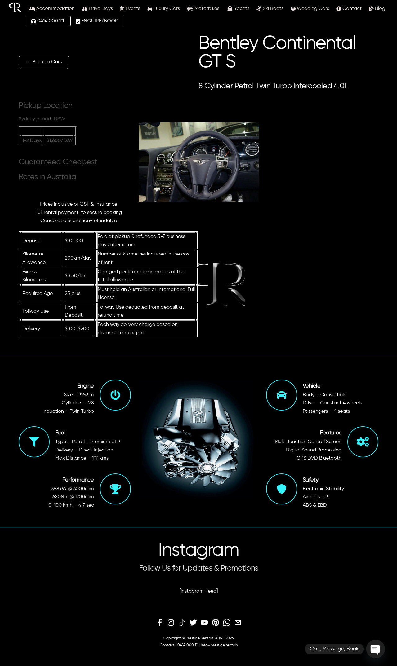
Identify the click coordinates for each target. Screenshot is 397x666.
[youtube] (204, 623)
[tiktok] (182, 623)
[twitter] (193, 623)
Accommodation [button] (55, 8)
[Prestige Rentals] (16, 10)
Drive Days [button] (100, 8)
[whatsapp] (226, 623)
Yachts (241, 8)
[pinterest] (215, 623)
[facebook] (159, 623)
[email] (238, 623)
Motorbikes (206, 8)
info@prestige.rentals (219, 645)
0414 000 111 (50, 21)
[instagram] (171, 623)
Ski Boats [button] (272, 8)
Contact (351, 8)
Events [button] (132, 8)
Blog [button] (379, 8)
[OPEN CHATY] (375, 649)
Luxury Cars (166, 8)
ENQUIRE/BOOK (99, 21)
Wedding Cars (312, 8)
